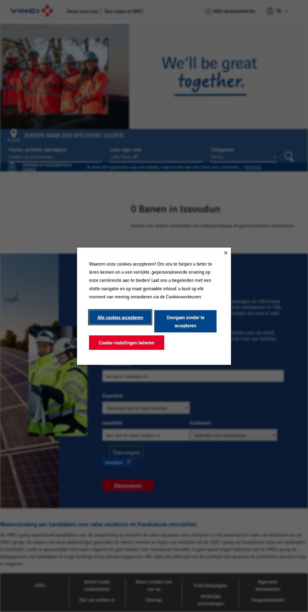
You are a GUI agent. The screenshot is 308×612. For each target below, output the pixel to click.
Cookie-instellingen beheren (126, 342)
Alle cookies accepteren (120, 317)
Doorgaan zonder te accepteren (186, 321)
